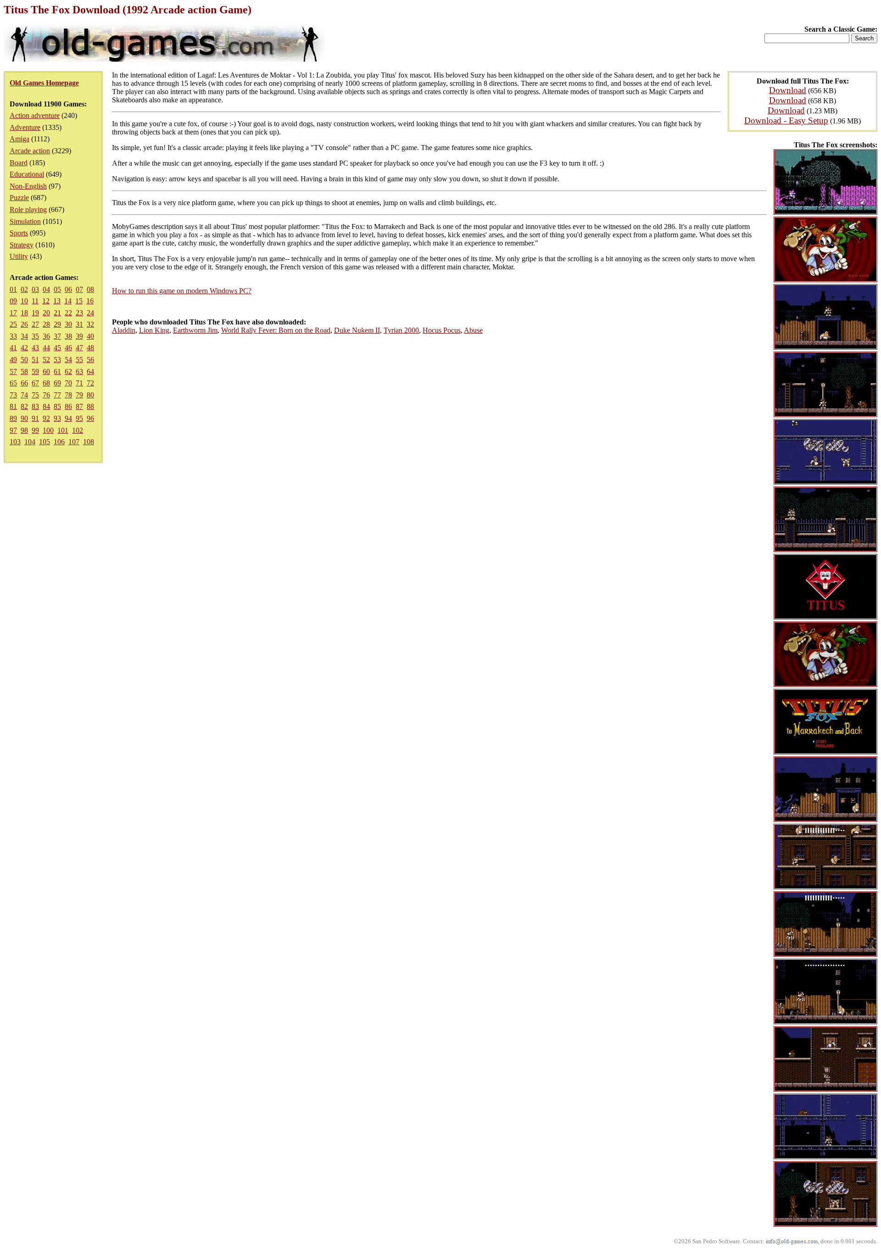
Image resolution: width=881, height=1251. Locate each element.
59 (35, 371)
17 (13, 313)
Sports (19, 233)
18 (24, 313)
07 (79, 289)
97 (13, 430)
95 (79, 418)
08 (90, 289)
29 (57, 324)
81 (13, 406)
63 (79, 371)
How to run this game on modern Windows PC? (181, 291)
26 (24, 324)
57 (13, 371)
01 (13, 289)
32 (90, 324)
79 (79, 395)
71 (79, 383)
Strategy (21, 245)
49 (13, 359)
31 (79, 324)
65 (13, 383)
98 (24, 430)
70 (68, 383)
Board (19, 163)
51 (35, 359)
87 (79, 406)
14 (68, 301)
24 (90, 313)
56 (90, 359)
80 (90, 395)
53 (57, 359)
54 (68, 359)
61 (57, 371)
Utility (19, 256)
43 (35, 348)
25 (13, 324)
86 (68, 406)
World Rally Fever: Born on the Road (275, 330)
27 (35, 324)
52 (46, 359)
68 (46, 383)
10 (24, 301)
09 (13, 301)
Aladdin (123, 330)
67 (35, 383)
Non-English (28, 186)
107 (73, 442)
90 (24, 418)
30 (68, 324)
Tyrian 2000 (401, 330)
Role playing (28, 209)
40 (90, 336)
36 (46, 336)
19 (35, 313)
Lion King (154, 330)
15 (79, 301)
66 (24, 383)
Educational (27, 174)
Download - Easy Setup (786, 120)
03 (35, 289)
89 (13, 418)
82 (24, 406)
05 (57, 289)
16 (90, 301)
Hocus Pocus (442, 330)
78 (68, 395)
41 (13, 348)
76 (46, 395)
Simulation (25, 221)
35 (35, 336)
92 (46, 418)
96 (90, 418)
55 (79, 359)
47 (79, 348)
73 (13, 395)
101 (62, 430)
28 (46, 324)
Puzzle (19, 197)
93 (57, 418)
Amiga (19, 139)
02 (24, 289)
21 (57, 313)
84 (46, 406)
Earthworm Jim (195, 330)
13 (57, 301)
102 (77, 430)
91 (35, 418)
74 (24, 395)
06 (68, 289)
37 (57, 336)
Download (787, 90)
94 (68, 418)
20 (46, 313)
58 (24, 371)
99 (35, 430)
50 (24, 359)
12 (46, 301)
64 (90, 371)
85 (57, 406)
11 (35, 301)
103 (15, 442)
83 (35, 406)
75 (35, 395)
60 (46, 371)
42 (24, 348)
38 (68, 336)
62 (68, 371)
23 (79, 313)
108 (88, 442)
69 (57, 383)
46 (68, 348)
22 (68, 313)
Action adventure (35, 115)
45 (57, 348)
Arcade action (30, 151)
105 (44, 442)
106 (59, 442)
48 (90, 348)
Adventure (25, 127)
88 (90, 406)
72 (90, 383)
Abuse (473, 330)
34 (24, 336)
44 (46, 348)
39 (79, 336)
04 (46, 289)
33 (13, 336)
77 (57, 395)
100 (48, 430)
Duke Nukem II (357, 330)
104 (29, 442)
